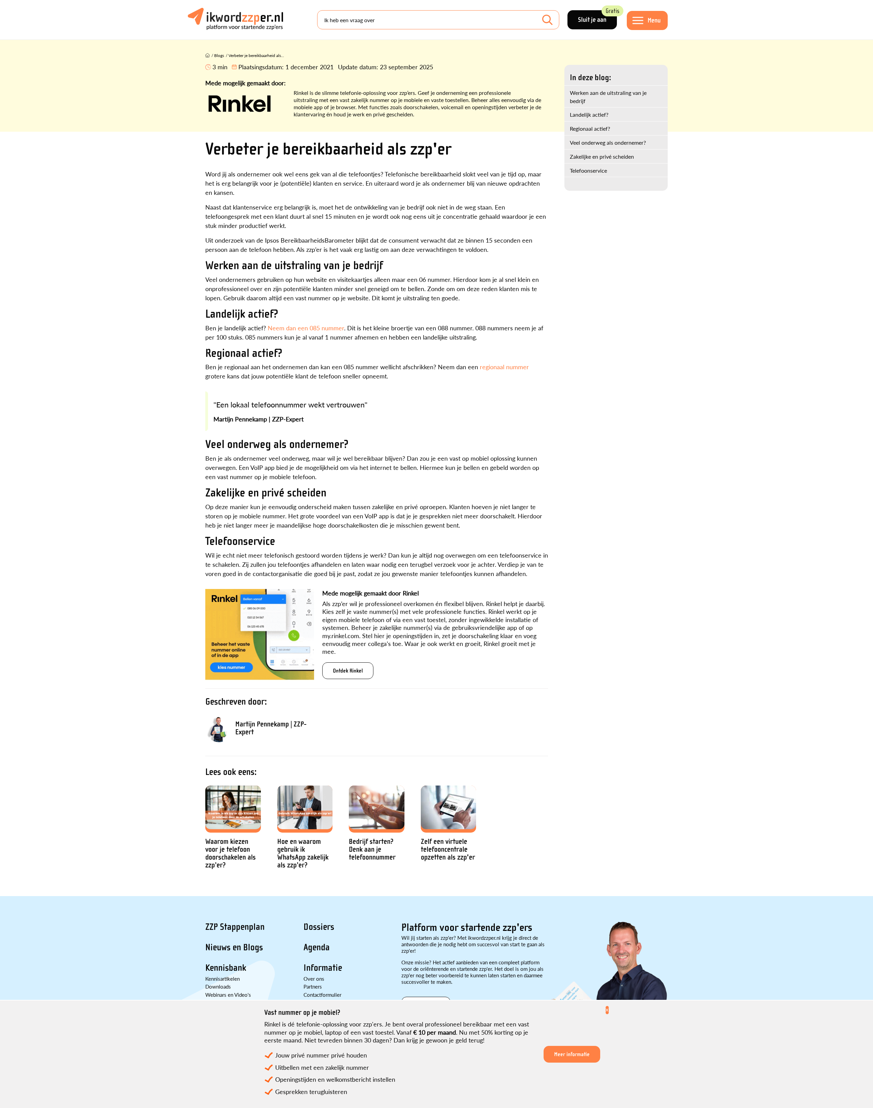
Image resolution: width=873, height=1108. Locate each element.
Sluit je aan (597, 17)
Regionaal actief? (590, 128)
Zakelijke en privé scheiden (602, 156)
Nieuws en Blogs (234, 947)
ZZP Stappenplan (235, 926)
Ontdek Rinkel (348, 670)
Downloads (218, 986)
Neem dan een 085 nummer (306, 327)
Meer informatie (572, 1054)
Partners (313, 986)
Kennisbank (225, 967)
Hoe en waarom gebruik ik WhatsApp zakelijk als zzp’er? (302, 853)
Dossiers (319, 926)
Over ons (314, 978)
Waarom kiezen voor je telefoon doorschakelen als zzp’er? (230, 853)
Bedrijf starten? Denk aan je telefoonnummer (372, 849)
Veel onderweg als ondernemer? (608, 142)
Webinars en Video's (228, 994)
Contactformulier (322, 994)
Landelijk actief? (589, 114)
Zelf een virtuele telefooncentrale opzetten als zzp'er (448, 849)
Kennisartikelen (222, 978)
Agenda (317, 947)
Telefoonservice (588, 170)
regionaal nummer (504, 366)
